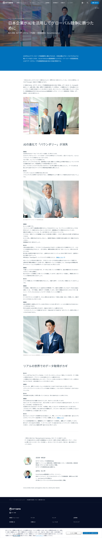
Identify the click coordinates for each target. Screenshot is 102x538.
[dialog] (51, 533)
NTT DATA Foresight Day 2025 (18, 18)
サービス (32, 2)
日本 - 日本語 (13, 512)
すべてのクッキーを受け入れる (90, 533)
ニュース (69, 2)
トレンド (40, 2)
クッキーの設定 (73, 533)
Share (97, 8)
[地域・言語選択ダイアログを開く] (83, 3)
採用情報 (55, 2)
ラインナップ (76, 522)
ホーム (9, 18)
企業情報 (47, 2)
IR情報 (62, 2)
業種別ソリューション (21, 2)
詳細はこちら (59, 257)
